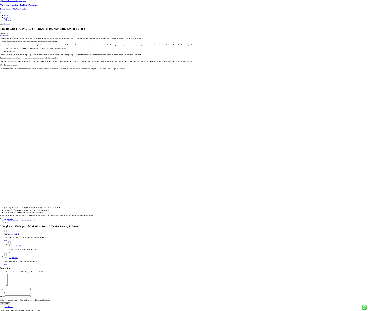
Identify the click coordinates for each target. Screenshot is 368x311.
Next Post (4, 222)
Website (2, 296)
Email (2, 293)
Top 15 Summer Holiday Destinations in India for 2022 (17, 220)
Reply (5, 240)
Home (6, 15)
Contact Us (7, 21)
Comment (3, 286)
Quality (10, 219)
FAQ (5, 19)
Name (2, 289)
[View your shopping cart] (4, 24)
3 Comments (5, 35)
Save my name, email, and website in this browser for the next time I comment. (26, 300)
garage (6, 219)
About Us (7, 17)
